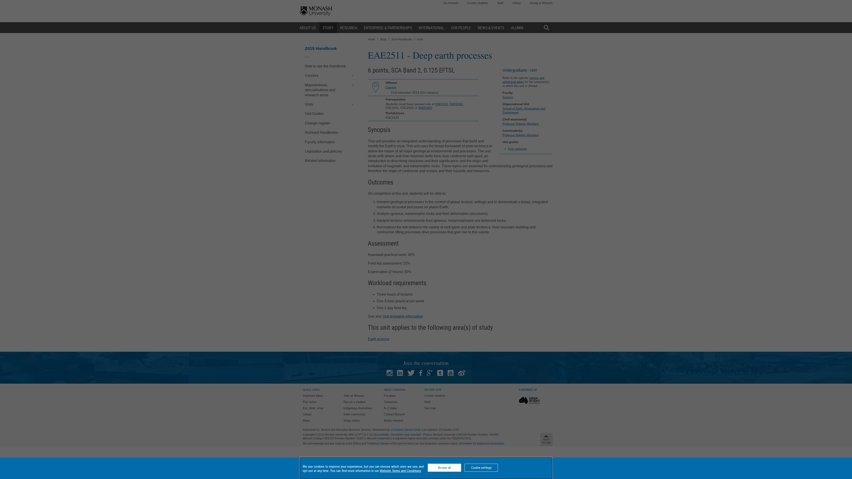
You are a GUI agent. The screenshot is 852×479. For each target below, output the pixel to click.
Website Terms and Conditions (400, 471)
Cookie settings (481, 468)
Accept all (444, 468)
